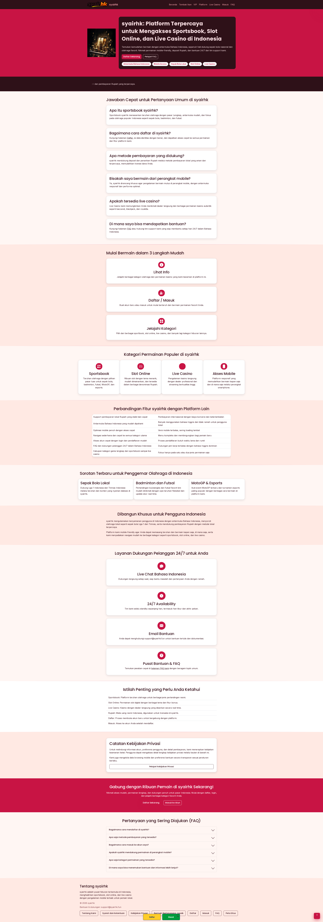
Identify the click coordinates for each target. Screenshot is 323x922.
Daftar (130, 138)
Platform (203, 4)
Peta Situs (231, 913)
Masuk (225, 4)
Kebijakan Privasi (139, 913)
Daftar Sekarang (131, 56)
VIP (195, 4)
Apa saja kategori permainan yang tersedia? (132, 860)
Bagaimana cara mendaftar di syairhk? (129, 829)
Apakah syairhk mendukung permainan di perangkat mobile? (140, 852)
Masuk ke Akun (172, 802)
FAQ (233, 4)
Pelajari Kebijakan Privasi (161, 766)
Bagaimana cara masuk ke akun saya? (129, 844)
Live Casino (214, 4)
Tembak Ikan (185, 4)
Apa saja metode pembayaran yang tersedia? (132, 837)
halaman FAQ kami (160, 668)
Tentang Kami (89, 913)
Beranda (173, 4)
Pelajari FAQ (150, 56)
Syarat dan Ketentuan (113, 913)
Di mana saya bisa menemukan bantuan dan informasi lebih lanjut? (143, 867)
